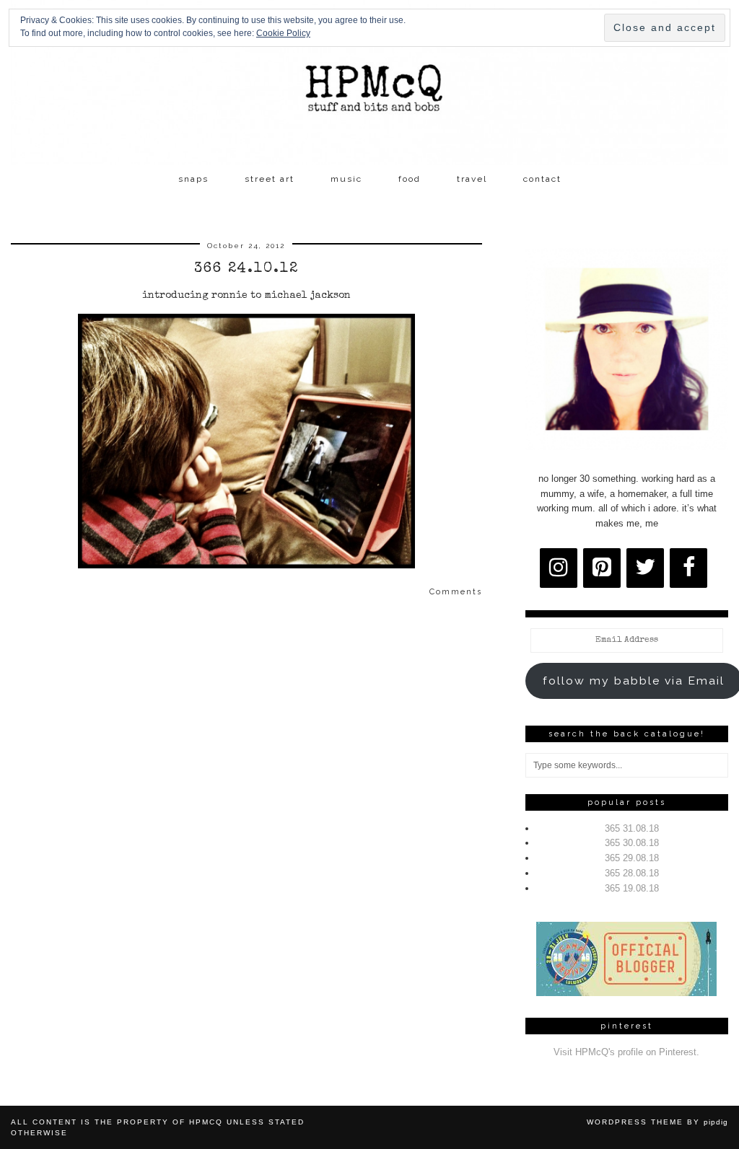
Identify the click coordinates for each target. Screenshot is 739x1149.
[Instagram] (558, 568)
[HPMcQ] (369, 82)
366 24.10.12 (246, 269)
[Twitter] (645, 568)
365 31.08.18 (632, 828)
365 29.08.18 (632, 858)
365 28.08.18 (632, 873)
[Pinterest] (602, 568)
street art (269, 179)
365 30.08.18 (632, 842)
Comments (455, 591)
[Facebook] (688, 568)
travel (472, 179)
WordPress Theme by (657, 1122)
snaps (193, 179)
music (346, 179)
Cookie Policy (283, 33)
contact (542, 179)
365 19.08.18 (632, 888)
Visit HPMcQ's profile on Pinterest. (626, 1052)
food (409, 179)
